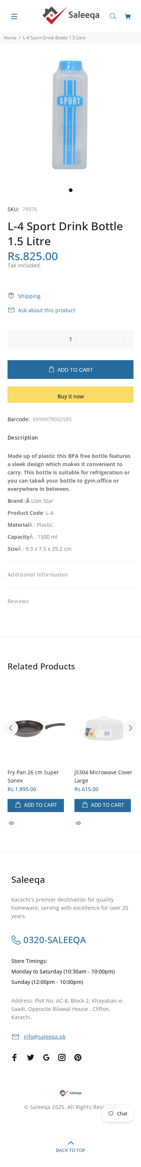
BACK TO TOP (70, 1150)
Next (130, 728)
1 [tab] (71, 190)
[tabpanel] (70, 113)
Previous (11, 728)
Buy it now (71, 396)
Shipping (29, 296)
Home (10, 37)
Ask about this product (46, 310)
